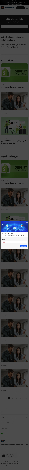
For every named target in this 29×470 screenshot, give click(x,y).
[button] (14, 242)
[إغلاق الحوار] (27, 222)
